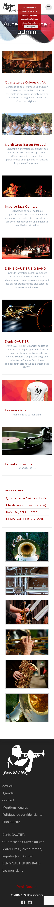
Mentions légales (15, 807)
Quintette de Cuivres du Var (26, 82)
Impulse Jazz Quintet (21, 206)
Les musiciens (15, 410)
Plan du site (11, 821)
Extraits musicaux (18, 464)
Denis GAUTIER (17, 341)
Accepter (31, 26)
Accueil (7, 786)
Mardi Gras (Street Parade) (25, 145)
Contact (8, 800)
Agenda (8, 793)
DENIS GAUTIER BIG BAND (25, 268)
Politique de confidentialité (22, 814)
